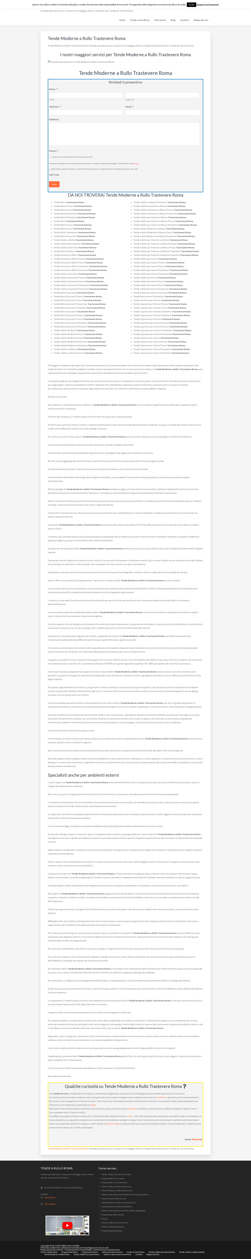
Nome (53, 89)
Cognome (130, 99)
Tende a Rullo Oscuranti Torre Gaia (116, 1174)
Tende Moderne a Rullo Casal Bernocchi (119, 1202)
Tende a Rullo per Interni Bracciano (116, 1186)
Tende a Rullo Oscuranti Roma (86, 1254)
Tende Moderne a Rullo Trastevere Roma (68, 1148)
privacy (136, 163)
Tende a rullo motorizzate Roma (117, 1254)
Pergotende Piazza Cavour (113, 1178)
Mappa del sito (94, 1247)
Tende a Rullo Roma (49, 1252)
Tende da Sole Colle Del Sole (114, 1198)
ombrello (162, 1097)
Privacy (54, 150)
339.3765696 (49, 1204)
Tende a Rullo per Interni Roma (162, 1252)
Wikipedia (196, 1139)
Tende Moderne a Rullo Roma (56, 1254)
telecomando (113, 1123)
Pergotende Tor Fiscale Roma (114, 1182)
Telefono (55, 106)
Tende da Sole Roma (135, 1252)
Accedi (106, 1247)
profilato (132, 1108)
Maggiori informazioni (208, 4)
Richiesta (54, 119)
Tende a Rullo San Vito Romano (115, 1222)
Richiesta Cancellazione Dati (75, 1247)
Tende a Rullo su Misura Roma (192, 1252)
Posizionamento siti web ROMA (78, 1249)
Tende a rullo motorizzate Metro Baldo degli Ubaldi (123, 1210)
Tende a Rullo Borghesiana (113, 1226)
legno (93, 1104)
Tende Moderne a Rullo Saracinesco (117, 1190)
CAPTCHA (54, 174)
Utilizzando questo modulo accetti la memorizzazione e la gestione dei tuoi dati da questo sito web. (94, 169)
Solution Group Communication (106, 1249)
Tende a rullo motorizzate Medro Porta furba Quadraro (125, 1194)
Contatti (138, 1254)
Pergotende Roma (70, 1252)
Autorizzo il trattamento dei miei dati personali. (72, 157)
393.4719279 (49, 1197)
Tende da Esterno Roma (112, 1252)
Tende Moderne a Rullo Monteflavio (117, 1206)
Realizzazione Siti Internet (52, 1249)
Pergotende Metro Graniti (113, 1214)
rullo (130, 1116)
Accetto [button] (191, 4)
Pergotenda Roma (90, 1252)
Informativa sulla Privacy (51, 1247)
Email (130, 106)
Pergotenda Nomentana (112, 1230)
